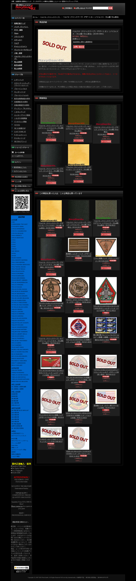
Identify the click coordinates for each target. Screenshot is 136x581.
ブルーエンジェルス (21, 95)
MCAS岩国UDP (20, 128)
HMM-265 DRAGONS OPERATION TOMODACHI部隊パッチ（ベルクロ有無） (78, 415)
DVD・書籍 (18, 30)
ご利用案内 (68, 8)
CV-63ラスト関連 (20, 122)
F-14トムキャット (20, 135)
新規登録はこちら (20, 167)
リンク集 (18, 181)
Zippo (16, 33)
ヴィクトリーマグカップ (23, 50)
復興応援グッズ (19, 23)
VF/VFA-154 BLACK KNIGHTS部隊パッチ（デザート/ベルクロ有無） (51, 305)
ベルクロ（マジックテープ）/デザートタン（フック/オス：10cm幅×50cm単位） (78, 170)
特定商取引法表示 (21, 177)
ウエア (16, 43)
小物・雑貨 (18, 53)
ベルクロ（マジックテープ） (50, 17)
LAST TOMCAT (20, 132)
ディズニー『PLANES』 (23, 108)
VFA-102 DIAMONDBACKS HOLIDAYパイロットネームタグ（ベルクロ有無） (51, 373)
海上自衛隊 (18, 62)
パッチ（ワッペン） (21, 27)
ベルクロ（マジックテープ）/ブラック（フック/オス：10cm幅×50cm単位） (51, 172)
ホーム (35, 17)
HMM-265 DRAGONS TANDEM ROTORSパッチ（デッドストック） (78, 454)
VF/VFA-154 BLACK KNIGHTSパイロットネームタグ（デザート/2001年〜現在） (106, 372)
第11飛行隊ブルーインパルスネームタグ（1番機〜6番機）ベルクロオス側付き (106, 337)
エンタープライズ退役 (22, 115)
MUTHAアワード (20, 141)
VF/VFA (17, 125)
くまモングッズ (19, 112)
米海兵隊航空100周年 (21, 105)
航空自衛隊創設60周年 (22, 99)
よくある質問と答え (22, 191)
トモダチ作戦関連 (20, 118)
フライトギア (19, 37)
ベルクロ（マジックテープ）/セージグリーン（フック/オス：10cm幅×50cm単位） (78, 129)
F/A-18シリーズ (19, 138)
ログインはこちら (20, 171)
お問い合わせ (80, 8)
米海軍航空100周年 (21, 102)
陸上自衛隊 (18, 68)
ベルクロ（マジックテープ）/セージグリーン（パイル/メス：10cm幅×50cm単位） (51, 129)
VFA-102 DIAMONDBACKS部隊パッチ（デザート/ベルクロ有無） (78, 380)
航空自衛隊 (18, 65)
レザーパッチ (19, 80)
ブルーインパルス (20, 89)
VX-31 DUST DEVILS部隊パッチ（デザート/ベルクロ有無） (51, 417)
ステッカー (18, 40)
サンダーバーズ (19, 92)
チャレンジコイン (20, 46)
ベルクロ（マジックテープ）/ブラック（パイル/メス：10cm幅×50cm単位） (106, 130)
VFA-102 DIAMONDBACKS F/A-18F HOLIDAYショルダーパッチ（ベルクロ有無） (106, 308)
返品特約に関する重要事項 (82, 42)
